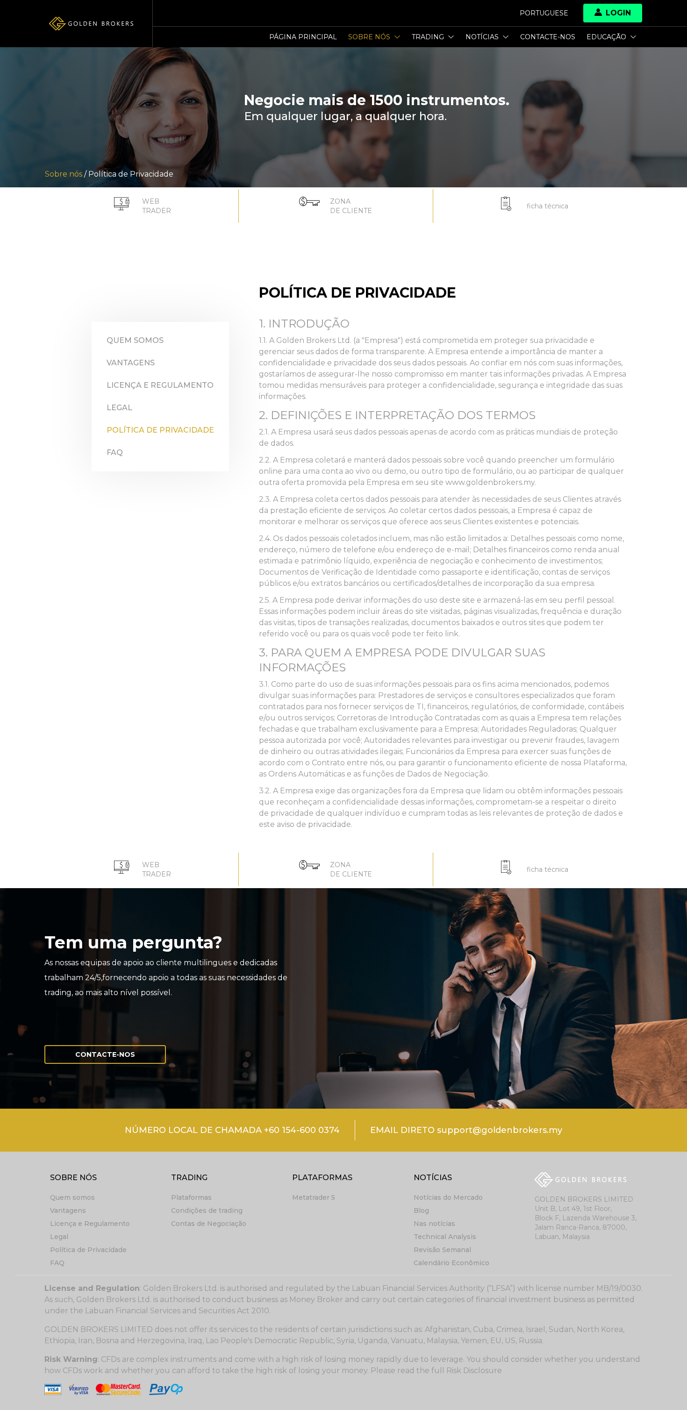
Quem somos (135, 340)
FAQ (115, 452)
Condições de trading (207, 1210)
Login (618, 12)
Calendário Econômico (451, 1263)
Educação (606, 37)
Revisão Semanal (442, 1250)
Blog (421, 1210)
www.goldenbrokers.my (490, 482)
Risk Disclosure (474, 1370)
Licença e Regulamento (160, 385)
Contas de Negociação (208, 1223)
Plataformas (191, 1197)
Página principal (303, 37)
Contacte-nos (547, 37)
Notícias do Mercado (448, 1197)
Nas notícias (434, 1223)
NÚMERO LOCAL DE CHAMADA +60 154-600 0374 (232, 1130)
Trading (428, 37)
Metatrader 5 (313, 1197)
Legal (119, 407)
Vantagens (131, 362)
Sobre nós (369, 37)
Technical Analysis (445, 1236)
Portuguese (544, 13)
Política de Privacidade (160, 430)
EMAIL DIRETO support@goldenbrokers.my (466, 1130)
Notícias (482, 37)
